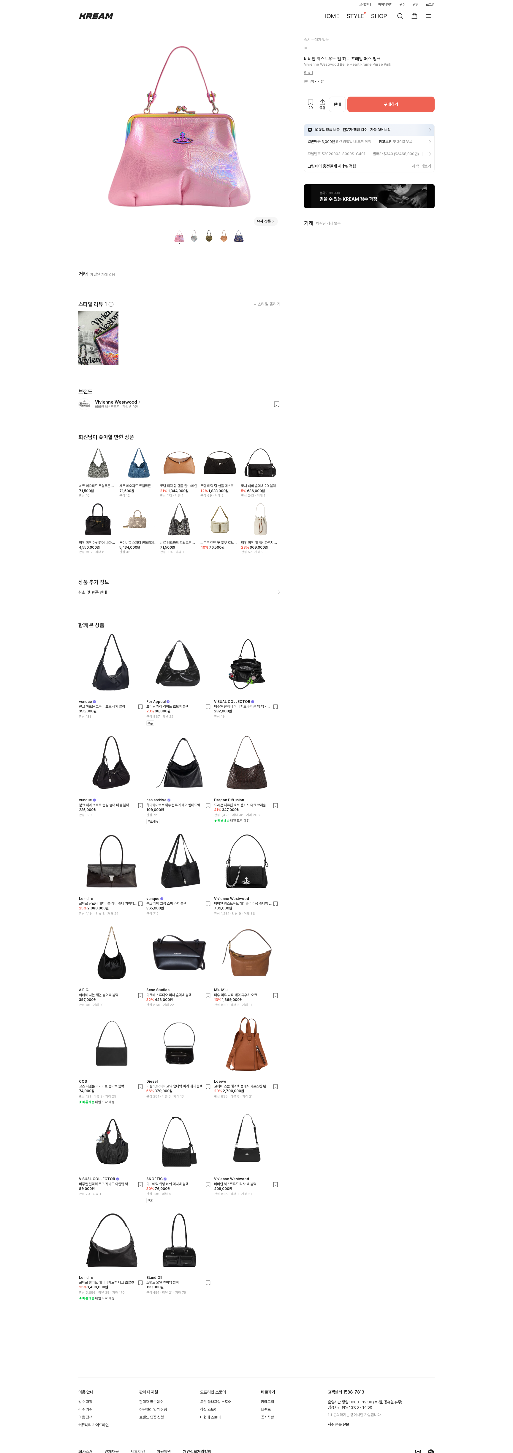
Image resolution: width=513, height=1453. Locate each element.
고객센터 (365, 4)
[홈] (96, 16)
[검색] (400, 16)
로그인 (430, 4)
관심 (403, 4)
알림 (416, 4)
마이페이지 (385, 4)
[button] (369, 196)
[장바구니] (414, 16)
